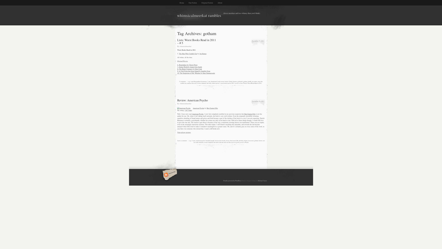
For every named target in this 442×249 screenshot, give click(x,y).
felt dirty (241, 140)
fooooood (250, 140)
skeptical (203, 83)
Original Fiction (207, 2)
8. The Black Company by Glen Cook (189, 69)
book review (221, 81)
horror (260, 140)
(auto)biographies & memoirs (199, 81)
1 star (208, 81)
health (249, 81)
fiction (245, 140)
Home (182, 2)
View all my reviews (184, 132)
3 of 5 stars (188, 110)
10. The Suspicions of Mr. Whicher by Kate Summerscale (196, 73)
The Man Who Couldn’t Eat (188, 54)
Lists (241, 83)
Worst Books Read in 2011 (254, 83)
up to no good (235, 142)
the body (209, 83)
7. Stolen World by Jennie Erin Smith (189, 67)
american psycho (200, 140)
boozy (227, 140)
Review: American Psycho (192, 100)
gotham (245, 81)
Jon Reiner (203, 54)
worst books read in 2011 (227, 83)
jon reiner (254, 81)
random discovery (192, 83)
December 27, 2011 (258, 41)
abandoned (214, 81)
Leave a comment (182, 140)
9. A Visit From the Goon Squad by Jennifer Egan (193, 71)
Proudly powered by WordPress (232, 181)
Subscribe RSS (169, 175)
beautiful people (210, 140)
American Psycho (198, 108)
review (199, 83)
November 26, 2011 (258, 101)
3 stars (193, 140)
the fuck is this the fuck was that (222, 142)
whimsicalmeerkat (185, 46)
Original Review (182, 61)
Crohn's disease (233, 81)
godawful (240, 81)
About (220, 2)
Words (245, 83)
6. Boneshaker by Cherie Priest (187, 65)
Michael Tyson (262, 181)
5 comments (182, 81)
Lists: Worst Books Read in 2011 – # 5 (196, 41)
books (226, 81)
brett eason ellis (234, 140)
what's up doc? (216, 83)
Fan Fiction (193, 2)
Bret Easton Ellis (212, 108)
